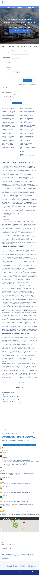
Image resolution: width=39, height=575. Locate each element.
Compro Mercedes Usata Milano (18, 557)
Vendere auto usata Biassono (29, 438)
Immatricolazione (7, 69)
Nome (10, 48)
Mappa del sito (27, 565)
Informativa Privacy (9, 565)
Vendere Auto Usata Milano (7, 557)
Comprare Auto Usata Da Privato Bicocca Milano (12, 396)
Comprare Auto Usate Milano (19, 554)
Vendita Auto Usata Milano (32, 555)
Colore (9, 64)
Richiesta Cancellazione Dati (19, 565)
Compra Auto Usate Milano (13, 555)
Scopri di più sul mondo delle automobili (10, 432)
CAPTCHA (9, 99)
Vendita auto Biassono (14, 437)
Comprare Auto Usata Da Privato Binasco (11, 398)
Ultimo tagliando (7, 72)
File (10, 77)
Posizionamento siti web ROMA (18, 566)
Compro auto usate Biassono (7, 436)
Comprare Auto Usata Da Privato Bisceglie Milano (12, 399)
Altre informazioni (7, 87)
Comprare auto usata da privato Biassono (10, 440)
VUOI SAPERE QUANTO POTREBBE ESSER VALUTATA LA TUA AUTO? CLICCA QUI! (19, 445)
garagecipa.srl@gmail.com (10, 549)
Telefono (9, 52)
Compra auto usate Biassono (23, 440)
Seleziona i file (27, 80)
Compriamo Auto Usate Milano (8, 554)
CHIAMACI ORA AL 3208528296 (19, 31)
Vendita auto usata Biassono (17, 438)
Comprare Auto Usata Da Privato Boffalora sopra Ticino (13, 402)
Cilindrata (8, 67)
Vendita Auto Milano (22, 555)
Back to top (35, 568)
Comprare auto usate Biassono (19, 436)
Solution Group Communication (30, 566)
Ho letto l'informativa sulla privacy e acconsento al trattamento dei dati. (6, 95)
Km (10, 62)
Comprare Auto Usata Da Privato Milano (10, 394)
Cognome (25, 50)
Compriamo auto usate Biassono (25, 437)
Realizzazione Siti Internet (7, 566)
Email (9, 55)
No (14, 94)
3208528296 (8, 548)
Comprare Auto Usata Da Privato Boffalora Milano (12, 401)
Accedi (31, 565)
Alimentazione (7, 59)
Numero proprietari (6, 74)
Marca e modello (7, 57)
